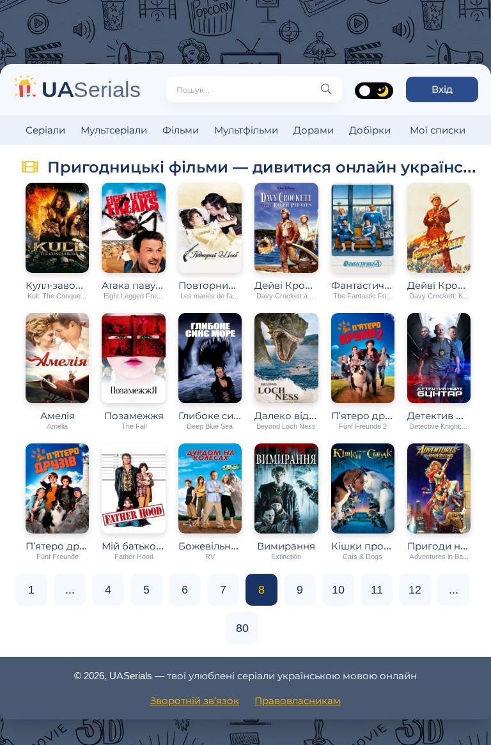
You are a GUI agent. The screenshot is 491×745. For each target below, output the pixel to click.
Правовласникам (297, 701)
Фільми (180, 130)
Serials (91, 89)
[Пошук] (326, 89)
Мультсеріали (114, 130)
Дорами (313, 130)
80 (242, 628)
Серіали (45, 130)
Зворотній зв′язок (194, 701)
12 (415, 590)
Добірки (370, 130)
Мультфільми (246, 130)
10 (338, 590)
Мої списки (437, 130)
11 (377, 590)
